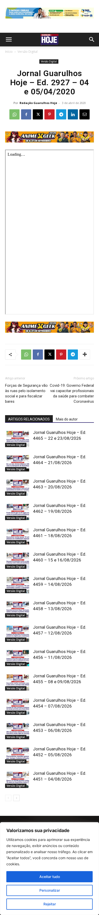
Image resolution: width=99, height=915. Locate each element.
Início (9, 51)
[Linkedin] (73, 114)
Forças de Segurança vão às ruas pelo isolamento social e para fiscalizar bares (26, 393)
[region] (49, 868)
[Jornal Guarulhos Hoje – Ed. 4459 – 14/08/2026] (17, 584)
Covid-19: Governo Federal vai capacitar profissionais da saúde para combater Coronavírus (72, 393)
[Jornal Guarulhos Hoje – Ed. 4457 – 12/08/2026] (17, 633)
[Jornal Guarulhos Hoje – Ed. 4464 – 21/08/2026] (17, 462)
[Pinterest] (49, 114)
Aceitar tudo (49, 876)
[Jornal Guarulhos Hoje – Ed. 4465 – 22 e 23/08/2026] (17, 438)
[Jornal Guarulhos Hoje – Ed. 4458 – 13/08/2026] (17, 609)
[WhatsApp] (14, 114)
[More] (84, 354)
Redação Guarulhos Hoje (38, 103)
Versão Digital (28, 51)
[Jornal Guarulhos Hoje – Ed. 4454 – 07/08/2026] (17, 706)
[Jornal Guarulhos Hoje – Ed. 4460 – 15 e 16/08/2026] (17, 560)
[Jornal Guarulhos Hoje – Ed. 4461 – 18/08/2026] (17, 535)
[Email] (84, 114)
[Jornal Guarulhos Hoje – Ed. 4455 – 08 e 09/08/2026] (17, 682)
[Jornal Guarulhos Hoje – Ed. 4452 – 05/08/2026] (17, 755)
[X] (38, 114)
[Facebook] (26, 114)
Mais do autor (67, 419)
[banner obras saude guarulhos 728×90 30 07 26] (49, 19)
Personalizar (49, 890)
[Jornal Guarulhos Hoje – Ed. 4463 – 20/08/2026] (17, 487)
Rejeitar (49, 904)
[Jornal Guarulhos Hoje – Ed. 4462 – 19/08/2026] (17, 511)
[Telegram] (61, 114)
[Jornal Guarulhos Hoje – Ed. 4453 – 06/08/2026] (17, 730)
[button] (9, 39)
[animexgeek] (49, 141)
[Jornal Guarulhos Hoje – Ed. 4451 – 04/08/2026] (17, 779)
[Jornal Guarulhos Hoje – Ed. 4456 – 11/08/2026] (17, 657)
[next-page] (16, 798)
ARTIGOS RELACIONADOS (29, 419)
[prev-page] (8, 798)
